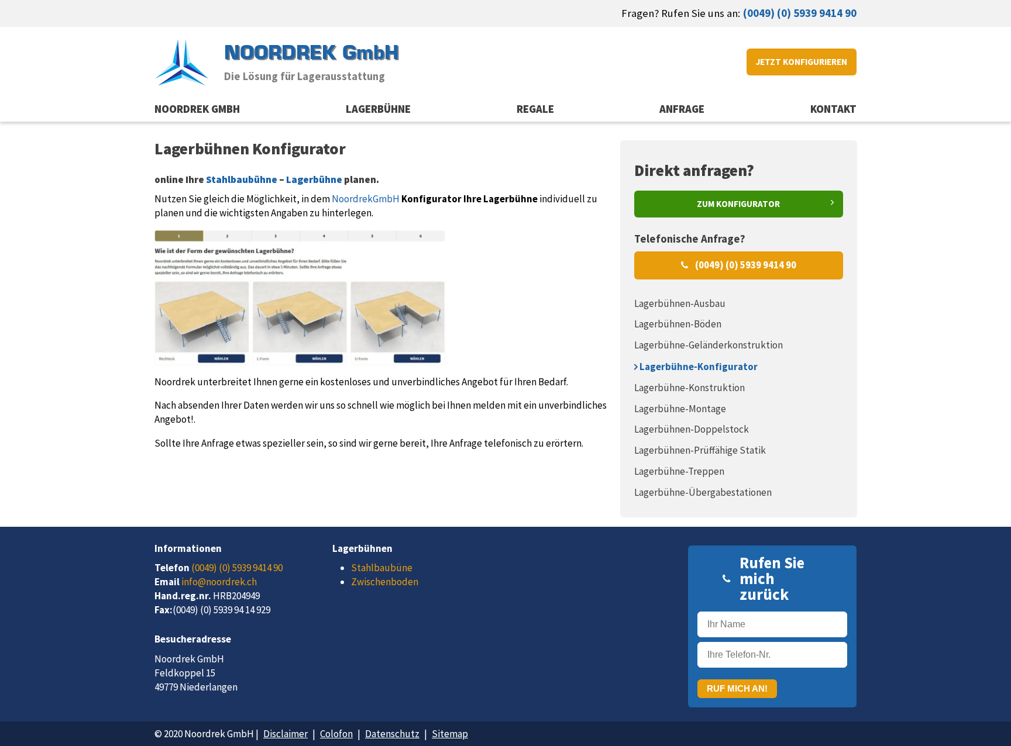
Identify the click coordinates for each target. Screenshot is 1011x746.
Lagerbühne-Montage (680, 408)
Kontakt (833, 109)
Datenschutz (392, 733)
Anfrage (681, 109)
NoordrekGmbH (366, 198)
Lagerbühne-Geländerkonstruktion (708, 345)
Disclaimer (285, 733)
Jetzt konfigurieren (801, 61)
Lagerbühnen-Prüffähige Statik (700, 450)
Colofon (336, 733)
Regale (535, 109)
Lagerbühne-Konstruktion (689, 387)
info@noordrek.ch (219, 581)
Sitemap (450, 733)
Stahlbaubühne (241, 179)
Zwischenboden (384, 581)
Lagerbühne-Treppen (679, 471)
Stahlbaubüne (381, 567)
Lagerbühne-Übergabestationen (703, 492)
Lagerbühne (378, 109)
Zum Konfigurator (738, 203)
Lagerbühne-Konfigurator (698, 366)
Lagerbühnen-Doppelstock (691, 429)
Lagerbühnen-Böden (677, 323)
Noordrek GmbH (197, 109)
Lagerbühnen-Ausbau (679, 303)
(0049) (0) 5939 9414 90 (800, 13)
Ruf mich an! (737, 688)
